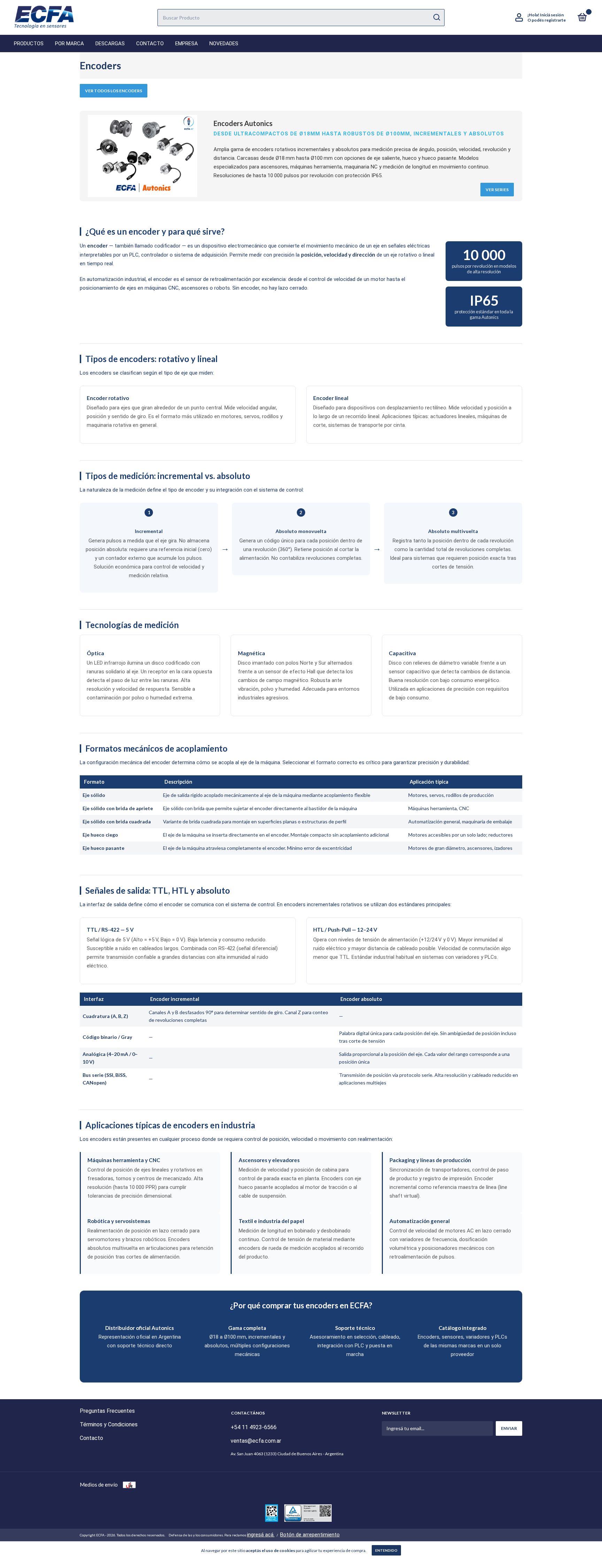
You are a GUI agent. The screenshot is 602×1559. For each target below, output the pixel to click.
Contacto (150, 43)
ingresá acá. (261, 1534)
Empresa (186, 43)
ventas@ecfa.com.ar (256, 1440)
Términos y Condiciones (109, 1424)
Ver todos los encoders (113, 90)
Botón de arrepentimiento (310, 1534)
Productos (29, 43)
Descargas (110, 43)
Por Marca (69, 43)
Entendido (386, 1550)
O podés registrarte (546, 20)
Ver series (497, 189)
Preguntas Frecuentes (107, 1411)
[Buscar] (436, 17)
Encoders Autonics (243, 123)
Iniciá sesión (552, 14)
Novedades (223, 43)
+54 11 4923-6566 (254, 1427)
